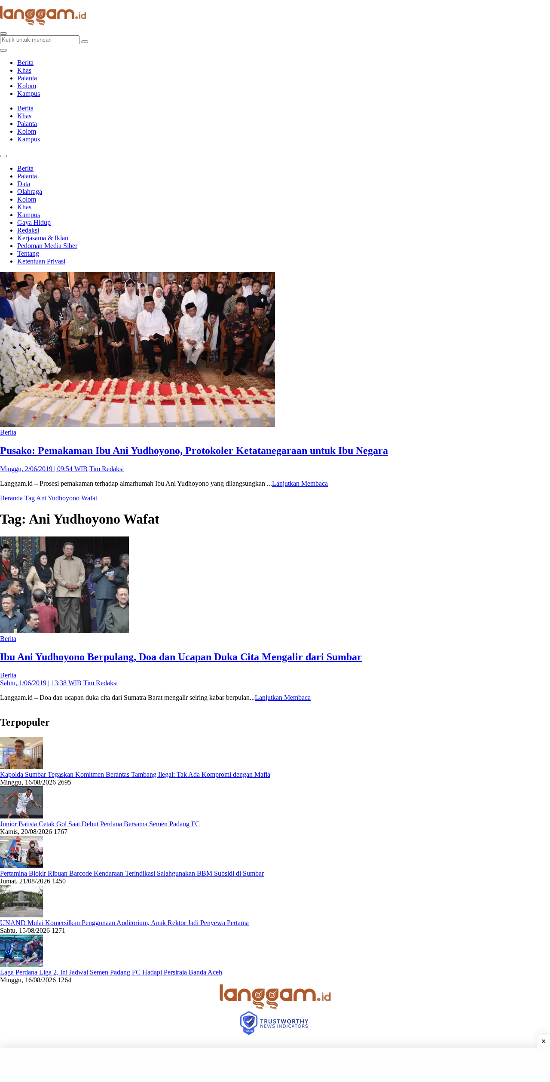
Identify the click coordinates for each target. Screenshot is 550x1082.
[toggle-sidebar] (3, 50)
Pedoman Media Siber (47, 245)
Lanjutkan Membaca (300, 483)
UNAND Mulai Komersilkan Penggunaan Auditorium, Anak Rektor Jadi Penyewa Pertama (124, 922)
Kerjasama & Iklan (42, 238)
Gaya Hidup (34, 222)
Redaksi (28, 230)
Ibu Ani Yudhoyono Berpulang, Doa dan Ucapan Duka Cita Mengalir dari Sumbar (181, 656)
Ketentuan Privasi (41, 261)
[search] (3, 33)
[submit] (84, 41)
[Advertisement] (275, 1065)
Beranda (11, 498)
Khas (24, 70)
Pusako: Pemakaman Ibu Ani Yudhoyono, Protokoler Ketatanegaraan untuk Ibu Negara (194, 450)
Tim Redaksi (106, 468)
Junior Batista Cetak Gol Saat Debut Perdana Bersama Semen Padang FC (100, 824)
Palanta (27, 78)
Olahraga (29, 191)
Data (23, 183)
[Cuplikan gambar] (21, 766)
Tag (29, 498)
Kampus (28, 93)
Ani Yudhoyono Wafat (66, 498)
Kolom (26, 85)
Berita (25, 62)
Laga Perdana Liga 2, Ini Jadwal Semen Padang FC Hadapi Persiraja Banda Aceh (111, 972)
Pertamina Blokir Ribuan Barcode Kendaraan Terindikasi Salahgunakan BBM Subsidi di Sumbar (132, 873)
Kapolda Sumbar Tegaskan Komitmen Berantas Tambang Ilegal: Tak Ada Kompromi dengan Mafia (135, 774)
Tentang (28, 253)
